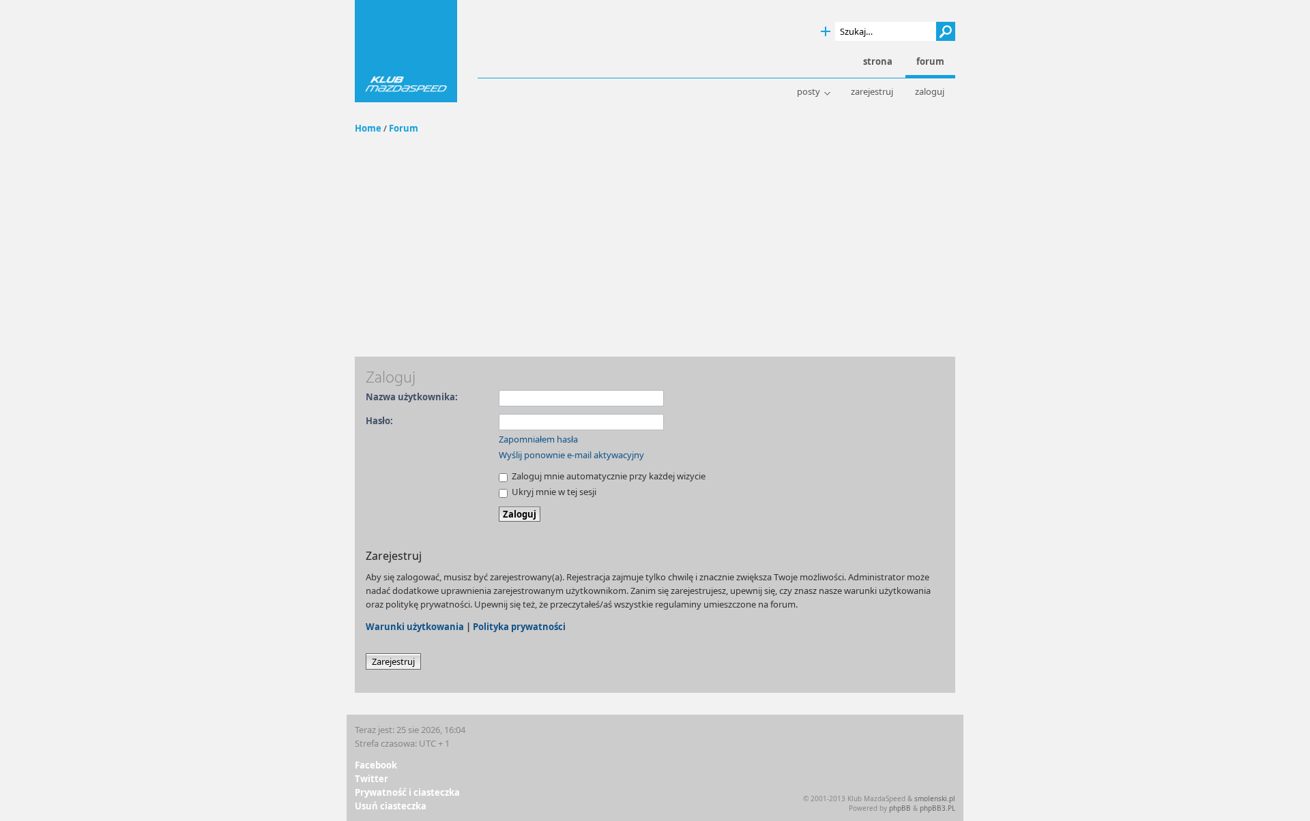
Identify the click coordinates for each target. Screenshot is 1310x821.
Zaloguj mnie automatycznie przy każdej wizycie (607, 476)
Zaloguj (929, 92)
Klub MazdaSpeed (406, 51)
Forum (403, 128)
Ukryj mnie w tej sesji (553, 492)
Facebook (376, 765)
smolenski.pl (934, 798)
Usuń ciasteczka (390, 806)
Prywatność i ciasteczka (407, 792)
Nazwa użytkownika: (412, 397)
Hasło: (379, 421)
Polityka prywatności (519, 627)
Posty (808, 92)
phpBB (900, 808)
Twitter (371, 779)
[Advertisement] (655, 254)
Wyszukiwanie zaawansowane (825, 32)
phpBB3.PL (937, 808)
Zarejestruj (872, 92)
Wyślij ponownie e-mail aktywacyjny (571, 455)
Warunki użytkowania (415, 627)
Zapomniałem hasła (538, 439)
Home (368, 128)
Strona (877, 62)
